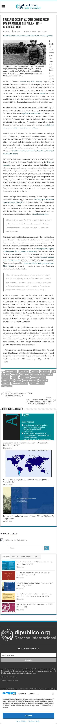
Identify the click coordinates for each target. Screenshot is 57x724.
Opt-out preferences (21, 721)
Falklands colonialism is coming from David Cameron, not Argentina (27, 36)
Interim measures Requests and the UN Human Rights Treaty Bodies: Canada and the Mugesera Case (38, 401)
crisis (18, 380)
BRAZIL (15, 374)
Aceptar (28, 716)
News (34, 31)
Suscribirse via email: (28, 648)
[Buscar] (46, 548)
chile (15, 377)
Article (35, 371)
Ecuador (43, 380)
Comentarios (25, 556)
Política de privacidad (33, 721)
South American (37, 383)
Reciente (6, 556)
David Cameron (30, 380)
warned (42, 93)
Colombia (25, 377)
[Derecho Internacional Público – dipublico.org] (28, 6)
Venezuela (7, 386)
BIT (54, 371)
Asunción (45, 371)
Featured (29, 31)
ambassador (11, 371)
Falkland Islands (20, 383)
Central (6, 377)
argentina (24, 371)
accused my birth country (30, 82)
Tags (35, 556)
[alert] (28, 539)
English (6, 383)
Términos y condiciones (9, 681)
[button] (53, 693)
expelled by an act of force (31, 113)
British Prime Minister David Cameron (36, 374)
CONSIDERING (8, 380)
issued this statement (40, 214)
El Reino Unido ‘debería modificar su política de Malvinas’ (19, 394)
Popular (15, 556)
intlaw (7, 31)
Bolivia (6, 374)
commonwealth (38, 377)
